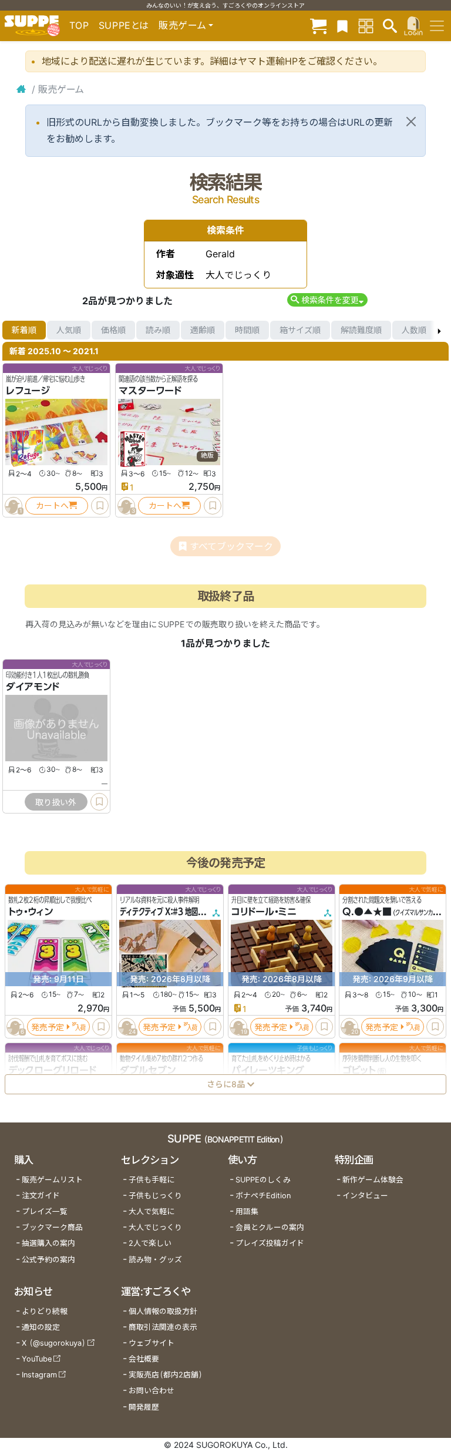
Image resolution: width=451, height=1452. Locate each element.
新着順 (24, 330)
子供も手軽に (151, 1179)
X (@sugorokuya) (54, 1343)
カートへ (52, 505)
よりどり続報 (45, 1311)
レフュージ (28, 390)
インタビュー (365, 1195)
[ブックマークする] (100, 506)
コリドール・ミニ (264, 911)
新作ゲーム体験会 (372, 1179)
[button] (327, 300)
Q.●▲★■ (367, 911)
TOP (79, 25)
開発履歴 (144, 1407)
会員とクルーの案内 (269, 1227)
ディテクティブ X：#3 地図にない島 (172, 911)
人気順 (68, 330)
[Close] (411, 121)
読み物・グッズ (155, 1259)
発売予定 (47, 1026)
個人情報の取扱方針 (163, 1311)
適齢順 (202, 330)
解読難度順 (361, 330)
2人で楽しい (150, 1243)
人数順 (414, 330)
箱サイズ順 (300, 330)
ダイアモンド (32, 686)
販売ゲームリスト (52, 1179)
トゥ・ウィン (30, 911)
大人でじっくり (155, 1227)
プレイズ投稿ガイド (269, 1243)
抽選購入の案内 (48, 1243)
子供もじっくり (155, 1195)
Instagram (39, 1374)
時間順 (247, 330)
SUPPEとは (124, 25)
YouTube (37, 1358)
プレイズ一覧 (45, 1211)
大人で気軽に (151, 1211)
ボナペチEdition (263, 1195)
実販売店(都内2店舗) (166, 1374)
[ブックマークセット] (342, 25)
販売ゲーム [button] (182, 25)
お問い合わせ (151, 1390)
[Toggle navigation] (437, 26)
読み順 (158, 330)
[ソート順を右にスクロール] (439, 330)
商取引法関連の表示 (163, 1327)
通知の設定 (41, 1327)
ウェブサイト (151, 1343)
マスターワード (150, 390)
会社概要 (144, 1358)
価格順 (113, 330)
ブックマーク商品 (52, 1227)
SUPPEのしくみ (263, 1179)
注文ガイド (41, 1195)
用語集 (246, 1211)
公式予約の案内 (48, 1259)
